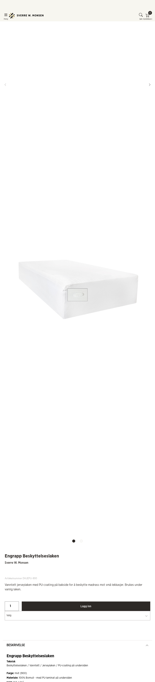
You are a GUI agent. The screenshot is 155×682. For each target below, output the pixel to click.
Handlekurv (147, 16)
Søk (140, 19)
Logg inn (86, 606)
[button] (149, 84)
